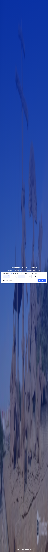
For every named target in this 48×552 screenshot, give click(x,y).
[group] (9, 276)
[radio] (6, 273)
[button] (35, 2)
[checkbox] (33, 273)
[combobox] (10, 276)
